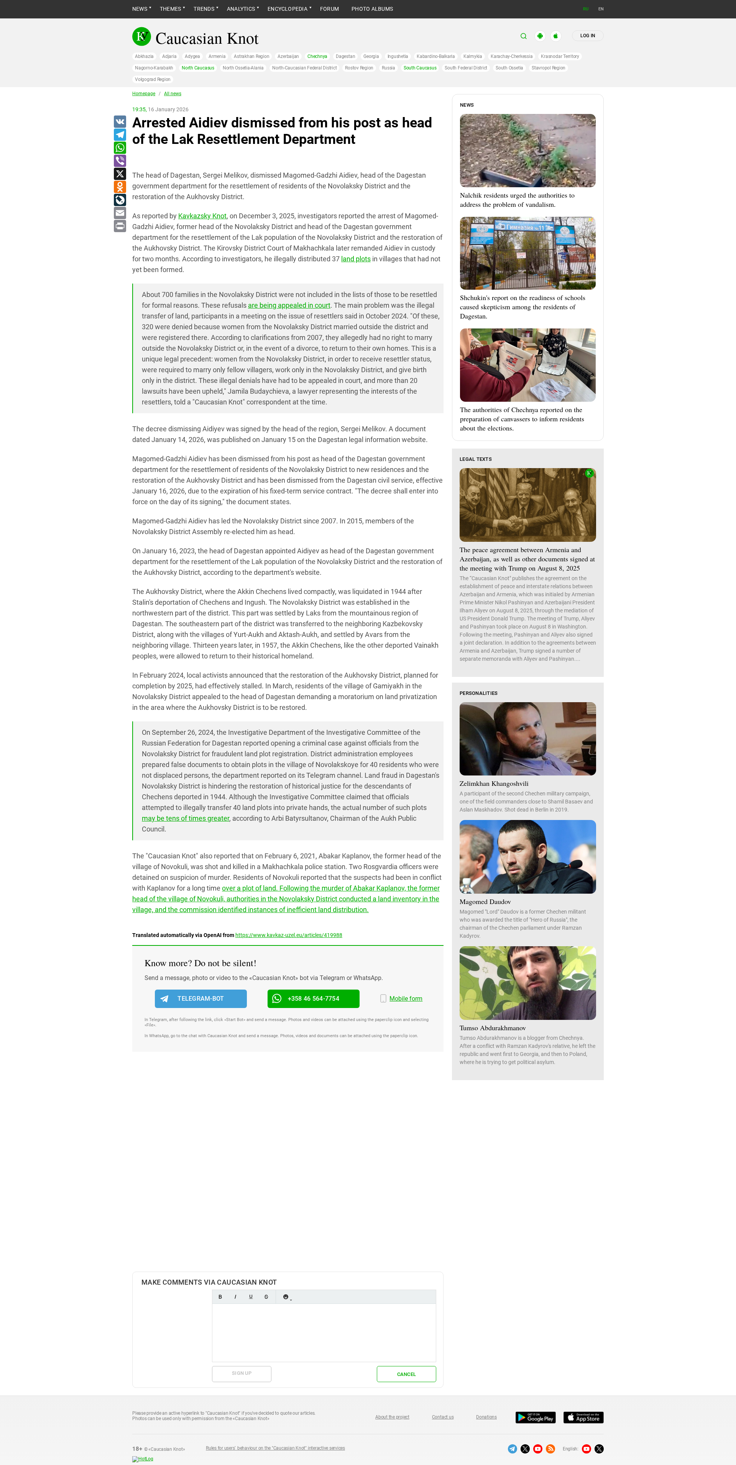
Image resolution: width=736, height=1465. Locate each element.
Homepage (143, 93)
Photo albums (372, 9)
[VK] (119, 122)
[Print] (119, 226)
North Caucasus (198, 68)
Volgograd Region (153, 79)
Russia (388, 68)
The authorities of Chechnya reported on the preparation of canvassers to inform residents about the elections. (522, 418)
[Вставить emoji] (285, 1296)
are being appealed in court (289, 305)
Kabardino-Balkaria (436, 56)
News (139, 9)
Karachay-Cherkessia (511, 56)
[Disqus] (288, 1169)
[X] (119, 174)
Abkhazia (144, 56)
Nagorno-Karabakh (154, 68)
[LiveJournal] (119, 200)
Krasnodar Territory (560, 56)
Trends (204, 9)
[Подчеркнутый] (250, 1296)
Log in (587, 35)
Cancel (406, 1374)
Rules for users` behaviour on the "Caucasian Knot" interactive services (275, 1448)
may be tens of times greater (185, 818)
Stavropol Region (548, 68)
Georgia (371, 56)
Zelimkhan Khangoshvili (494, 783)
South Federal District (466, 68)
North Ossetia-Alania (243, 68)
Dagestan (345, 56)
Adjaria (169, 56)
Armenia (217, 56)
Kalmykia (472, 56)
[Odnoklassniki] (119, 187)
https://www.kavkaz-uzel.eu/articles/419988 (288, 935)
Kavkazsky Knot (202, 216)
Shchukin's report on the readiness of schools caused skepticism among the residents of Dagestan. (522, 306)
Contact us (443, 1417)
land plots (356, 259)
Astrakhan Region (251, 56)
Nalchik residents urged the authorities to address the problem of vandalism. (517, 199)
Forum (329, 9)
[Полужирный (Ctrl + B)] (220, 1296)
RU (585, 9)
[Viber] (119, 161)
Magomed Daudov (485, 901)
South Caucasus (420, 68)
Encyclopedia (287, 9)
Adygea (192, 56)
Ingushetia (398, 56)
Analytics (241, 9)
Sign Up (241, 1373)
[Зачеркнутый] (266, 1296)
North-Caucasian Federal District (304, 68)
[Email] (119, 213)
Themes (170, 9)
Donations (486, 1417)
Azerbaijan (288, 56)
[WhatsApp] (119, 148)
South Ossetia (509, 68)
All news (172, 93)
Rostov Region (359, 68)
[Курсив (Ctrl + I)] (235, 1296)
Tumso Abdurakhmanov (493, 1027)
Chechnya (317, 56)
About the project (392, 1417)
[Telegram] (119, 135)
